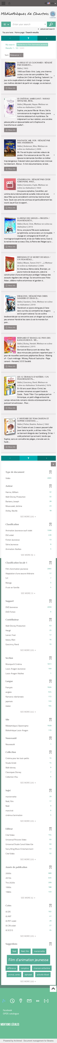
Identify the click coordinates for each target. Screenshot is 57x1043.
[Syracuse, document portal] (28, 14)
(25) (27, 516)
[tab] (4, 1001)
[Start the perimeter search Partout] (51, 24)
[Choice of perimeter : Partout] (6, 24)
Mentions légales (10, 1024)
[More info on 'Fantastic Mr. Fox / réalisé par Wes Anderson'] (10, 147)
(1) (27, 593)
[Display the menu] (3, 3)
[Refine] (29, 38)
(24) (27, 711)
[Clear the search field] (45, 24)
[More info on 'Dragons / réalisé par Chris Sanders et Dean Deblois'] (10, 304)
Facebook (7, 1010)
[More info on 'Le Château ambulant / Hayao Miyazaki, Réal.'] (10, 108)
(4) (27, 897)
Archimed (18, 1041)
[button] (45, 3)
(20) (27, 981)
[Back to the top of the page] (53, 989)
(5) (27, 554)
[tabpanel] (28, 510)
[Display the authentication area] (10, 3)
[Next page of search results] (46, 38)
